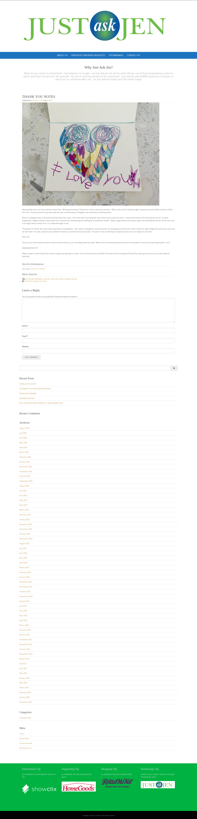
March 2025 (24, 510)
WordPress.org (25, 748)
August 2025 (24, 486)
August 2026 (24, 428)
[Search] (174, 368)
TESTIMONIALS (116, 55)
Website (25, 346)
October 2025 (24, 476)
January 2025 (24, 519)
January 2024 (24, 577)
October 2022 (24, 649)
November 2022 (25, 644)
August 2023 (24, 601)
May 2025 (23, 500)
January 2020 (24, 697)
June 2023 (23, 610)
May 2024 (23, 558)
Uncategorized (25, 718)
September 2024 (25, 538)
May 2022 (23, 673)
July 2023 (22, 606)
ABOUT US (62, 55)
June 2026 (23, 438)
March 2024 (24, 567)
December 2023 (25, 582)
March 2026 (24, 452)
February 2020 (25, 692)
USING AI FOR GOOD (27, 384)
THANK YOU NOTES (37, 269)
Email (25, 336)
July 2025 (22, 490)
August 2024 (24, 543)
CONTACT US (133, 55)
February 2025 (25, 514)
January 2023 (24, 634)
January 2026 (24, 462)
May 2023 (23, 615)
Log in (21, 733)
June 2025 (23, 495)
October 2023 (24, 591)
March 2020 (24, 687)
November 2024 (25, 529)
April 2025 (23, 505)
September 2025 (25, 481)
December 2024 (25, 524)
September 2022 (25, 654)
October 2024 (24, 534)
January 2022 (24, 678)
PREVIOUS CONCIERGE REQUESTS (88, 55)
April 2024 (23, 562)
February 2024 (25, 572)
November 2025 (25, 471)
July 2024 (22, 548)
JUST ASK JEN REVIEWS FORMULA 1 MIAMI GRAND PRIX (41, 403)
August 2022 (24, 659)
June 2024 (23, 553)
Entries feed (24, 738)
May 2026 (23, 442)
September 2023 (25, 596)
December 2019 (25, 702)
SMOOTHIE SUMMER (27, 393)
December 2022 (25, 639)
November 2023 (25, 586)
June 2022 (23, 668)
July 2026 (22, 433)
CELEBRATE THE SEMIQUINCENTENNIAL (35, 389)
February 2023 (25, 630)
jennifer (49, 100)
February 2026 (25, 457)
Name (25, 326)
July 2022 (22, 663)
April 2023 (23, 620)
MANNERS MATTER (27, 398)
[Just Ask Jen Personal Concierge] (98, 25)
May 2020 (23, 683)
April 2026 (23, 447)
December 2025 (25, 466)
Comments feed (25, 743)
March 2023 (24, 625)
